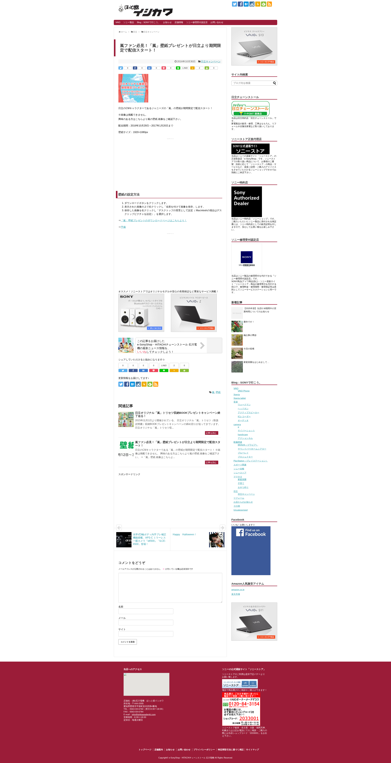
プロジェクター (245, 457)
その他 (237, 506)
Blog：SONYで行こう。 (148, 22)
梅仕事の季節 (250, 335)
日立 (236, 491)
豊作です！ (249, 322)
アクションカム (245, 438)
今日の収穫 (249, 348)
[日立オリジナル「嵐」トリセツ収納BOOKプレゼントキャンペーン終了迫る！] (126, 419)
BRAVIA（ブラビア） (248, 445)
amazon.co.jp (237, 589)
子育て (241, 483)
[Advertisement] (170, 162)
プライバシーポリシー (204, 749)
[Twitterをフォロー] (234, 4)
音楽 (236, 402)
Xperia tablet (240, 398)
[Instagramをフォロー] (251, 4)
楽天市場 (235, 594)
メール (122, 618)
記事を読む (211, 433)
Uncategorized (241, 510)
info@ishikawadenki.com (144, 714)
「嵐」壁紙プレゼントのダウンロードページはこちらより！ (154, 220)
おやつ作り (243, 487)
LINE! (185, 68)
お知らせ (167, 22)
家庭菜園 (242, 479)
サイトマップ (252, 749)
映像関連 (238, 442)
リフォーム (239, 498)
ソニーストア (240, 472)
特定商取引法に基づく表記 (231, 749)
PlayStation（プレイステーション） (251, 461)
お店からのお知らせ (243, 502)
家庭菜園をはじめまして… (256, 362)
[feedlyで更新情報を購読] (263, 4)
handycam (243, 434)
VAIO (117, 22)
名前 (120, 606)
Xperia (237, 394)
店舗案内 (158, 749)
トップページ (145, 749)
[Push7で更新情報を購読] (257, 4)
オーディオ (243, 420)
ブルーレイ (243, 453)
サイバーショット (246, 430)
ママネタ (238, 476)
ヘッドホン (243, 408)
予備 (123, 227)
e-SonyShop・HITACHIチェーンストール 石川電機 (191, 758)
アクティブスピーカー (248, 412)
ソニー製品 (128, 22)
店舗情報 (179, 22)
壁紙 (218, 392)
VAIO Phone (244, 391)
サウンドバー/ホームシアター (252, 449)
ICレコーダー (244, 416)
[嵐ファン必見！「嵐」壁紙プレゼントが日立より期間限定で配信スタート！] (149, 68)
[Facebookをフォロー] (240, 4)
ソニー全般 (239, 468)
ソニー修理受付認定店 (197, 22)
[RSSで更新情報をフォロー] (269, 4)
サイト (122, 629)
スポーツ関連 (240, 465)
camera (237, 424)
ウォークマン (244, 404)
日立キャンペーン (211, 61)
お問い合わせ (216, 22)
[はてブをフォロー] (246, 4)
